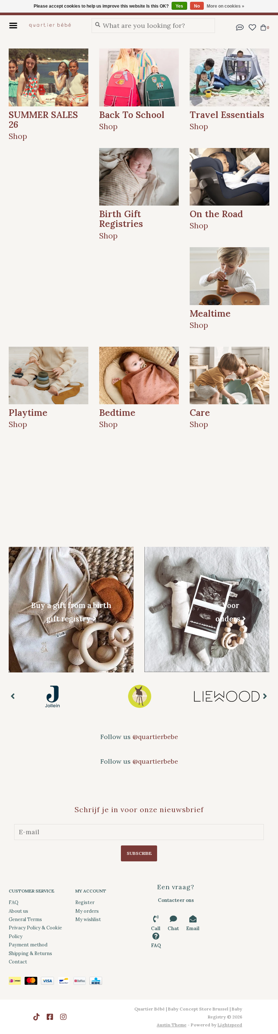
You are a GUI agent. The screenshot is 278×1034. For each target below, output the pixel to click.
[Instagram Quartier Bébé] (63, 1017)
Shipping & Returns (30, 953)
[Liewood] (139, 696)
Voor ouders (227, 611)
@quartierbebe (155, 737)
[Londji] (227, 696)
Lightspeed (230, 1024)
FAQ (13, 902)
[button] (240, 26)
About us (18, 911)
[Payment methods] (17, 982)
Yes (179, 6)
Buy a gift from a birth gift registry (71, 612)
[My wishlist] (252, 26)
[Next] (265, 696)
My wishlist (88, 919)
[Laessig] (52, 696)
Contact (18, 962)
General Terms (25, 919)
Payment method (28, 945)
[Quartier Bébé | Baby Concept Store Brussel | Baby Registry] (53, 25)
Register (84, 902)
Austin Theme (171, 1024)
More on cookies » (225, 6)
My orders (87, 911)
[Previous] (13, 696)
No (197, 6)
